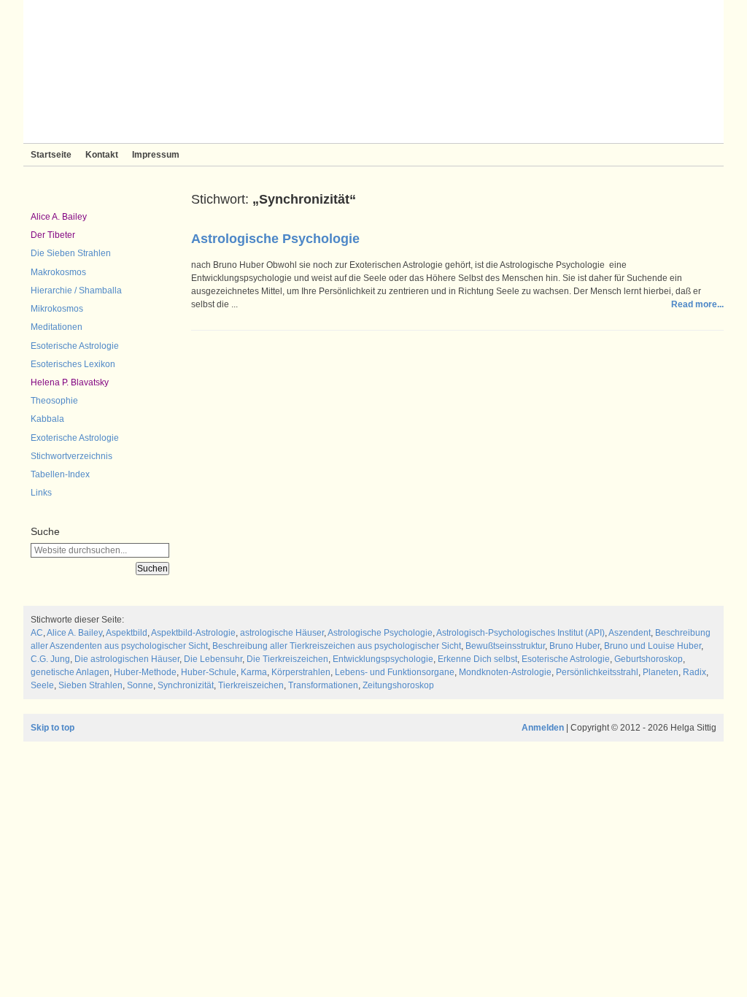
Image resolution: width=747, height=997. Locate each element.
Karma (254, 672)
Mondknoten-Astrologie (505, 672)
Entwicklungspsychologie (383, 659)
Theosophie (54, 401)
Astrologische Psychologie (275, 238)
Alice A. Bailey (59, 217)
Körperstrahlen (300, 672)
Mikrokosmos (57, 309)
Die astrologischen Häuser (126, 659)
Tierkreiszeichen (251, 685)
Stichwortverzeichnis (71, 456)
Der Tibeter (53, 235)
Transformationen (323, 685)
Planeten (660, 672)
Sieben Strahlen (90, 685)
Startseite (51, 155)
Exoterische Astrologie (75, 438)
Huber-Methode (145, 672)
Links (41, 493)
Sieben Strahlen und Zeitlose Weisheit (373, 71)
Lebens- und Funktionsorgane (394, 672)
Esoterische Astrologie (75, 346)
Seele (42, 685)
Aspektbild (126, 633)
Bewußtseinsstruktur (505, 646)
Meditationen (56, 327)
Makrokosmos (58, 272)
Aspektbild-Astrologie (193, 633)
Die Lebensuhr (213, 659)
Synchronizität (186, 685)
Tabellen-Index (60, 474)
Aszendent (629, 633)
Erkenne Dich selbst (477, 659)
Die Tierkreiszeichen (287, 659)
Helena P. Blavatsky (70, 382)
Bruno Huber (574, 646)
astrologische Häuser (282, 633)
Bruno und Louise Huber (652, 646)
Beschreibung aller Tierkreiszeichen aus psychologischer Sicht (336, 646)
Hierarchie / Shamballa (76, 290)
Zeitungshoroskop (398, 685)
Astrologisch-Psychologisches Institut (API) (520, 633)
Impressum (155, 155)
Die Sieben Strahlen (71, 253)
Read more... (697, 304)
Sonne (140, 685)
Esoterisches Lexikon (73, 364)
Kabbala (47, 419)
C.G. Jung (50, 659)
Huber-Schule (208, 672)
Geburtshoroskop (648, 659)
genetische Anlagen (70, 672)
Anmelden (543, 728)
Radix (694, 672)
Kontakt (101, 155)
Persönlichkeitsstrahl (597, 672)
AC (37, 633)
